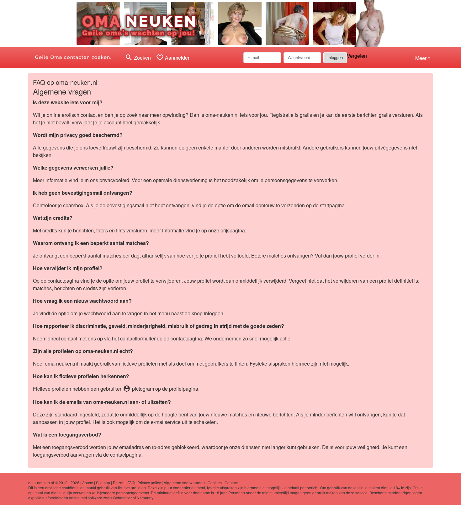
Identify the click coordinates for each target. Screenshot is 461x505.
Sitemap (103, 482)
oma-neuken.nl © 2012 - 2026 (53, 482)
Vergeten (357, 55)
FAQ (131, 482)
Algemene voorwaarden (184, 482)
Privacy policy (149, 482)
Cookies (215, 482)
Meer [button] (421, 58)
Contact (231, 482)
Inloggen (335, 57)
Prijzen (119, 482)
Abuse (87, 482)
